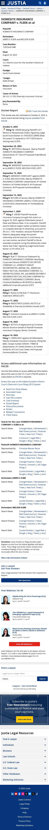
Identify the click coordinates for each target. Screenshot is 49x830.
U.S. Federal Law (11, 762)
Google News (26, 428)
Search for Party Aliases (16, 389)
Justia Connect (24, 800)
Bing (30, 441)
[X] (33, 793)
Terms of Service (24, 817)
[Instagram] (22, 793)
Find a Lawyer (8, 667)
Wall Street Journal (27, 431)
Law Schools (9, 756)
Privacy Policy (25, 821)
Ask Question (24, 580)
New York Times (34, 434)
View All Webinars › (24, 644)
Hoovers (32, 464)
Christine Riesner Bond (29, 448)
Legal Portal (24, 804)
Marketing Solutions (13, 779)
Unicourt (24, 438)
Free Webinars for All (12, 590)
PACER (18, 376)
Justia (27, 789)
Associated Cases (13, 392)
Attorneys (10, 395)
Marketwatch (40, 428)
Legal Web (35, 438)
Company (24, 808)
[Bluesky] (29, 793)
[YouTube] (16, 793)
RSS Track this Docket (38, 111)
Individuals (8, 744)
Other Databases (11, 773)
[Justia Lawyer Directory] (36, 793)
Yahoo (36, 441)
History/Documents (14, 406)
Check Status (11, 415)
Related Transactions (15, 412)
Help (24, 813)
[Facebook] (19, 793)
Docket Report (12, 403)
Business (7, 750)
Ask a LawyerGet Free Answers (10, 567)
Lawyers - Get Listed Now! (24, 686)
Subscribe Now (24, 719)
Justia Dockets (26, 471)
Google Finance (27, 461)
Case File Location (14, 397)
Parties (9, 409)
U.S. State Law (10, 768)
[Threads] (26, 793)
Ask (43, 441)
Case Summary (12, 400)
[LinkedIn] (12, 793)
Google (22, 441)
